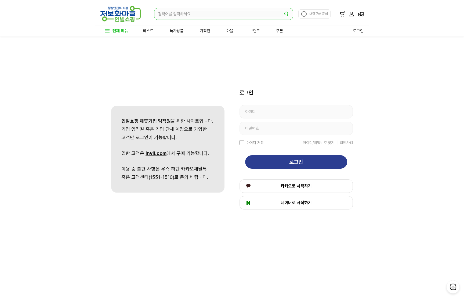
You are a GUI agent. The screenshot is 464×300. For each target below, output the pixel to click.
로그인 (296, 162)
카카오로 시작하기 (296, 186)
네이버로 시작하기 (296, 202)
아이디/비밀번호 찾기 (318, 142)
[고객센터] (453, 287)
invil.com (156, 153)
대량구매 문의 (318, 14)
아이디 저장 (255, 142)
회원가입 (346, 142)
